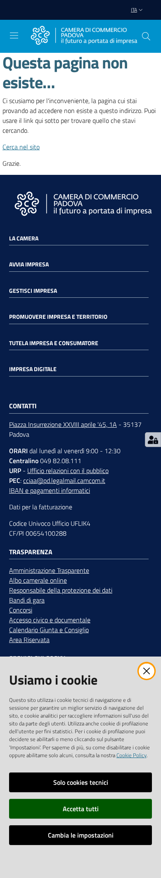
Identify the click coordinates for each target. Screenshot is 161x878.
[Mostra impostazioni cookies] (153, 439)
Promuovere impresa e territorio (58, 316)
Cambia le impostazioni (81, 835)
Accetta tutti (81, 809)
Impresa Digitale (33, 369)
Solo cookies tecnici (80, 782)
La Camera (23, 238)
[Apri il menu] (14, 35)
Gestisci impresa (33, 290)
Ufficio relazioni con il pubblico (68, 470)
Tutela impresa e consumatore (53, 343)
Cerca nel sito (21, 147)
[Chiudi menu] (131, 16)
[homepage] (83, 36)
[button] (146, 36)
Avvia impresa (29, 264)
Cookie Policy (131, 755)
